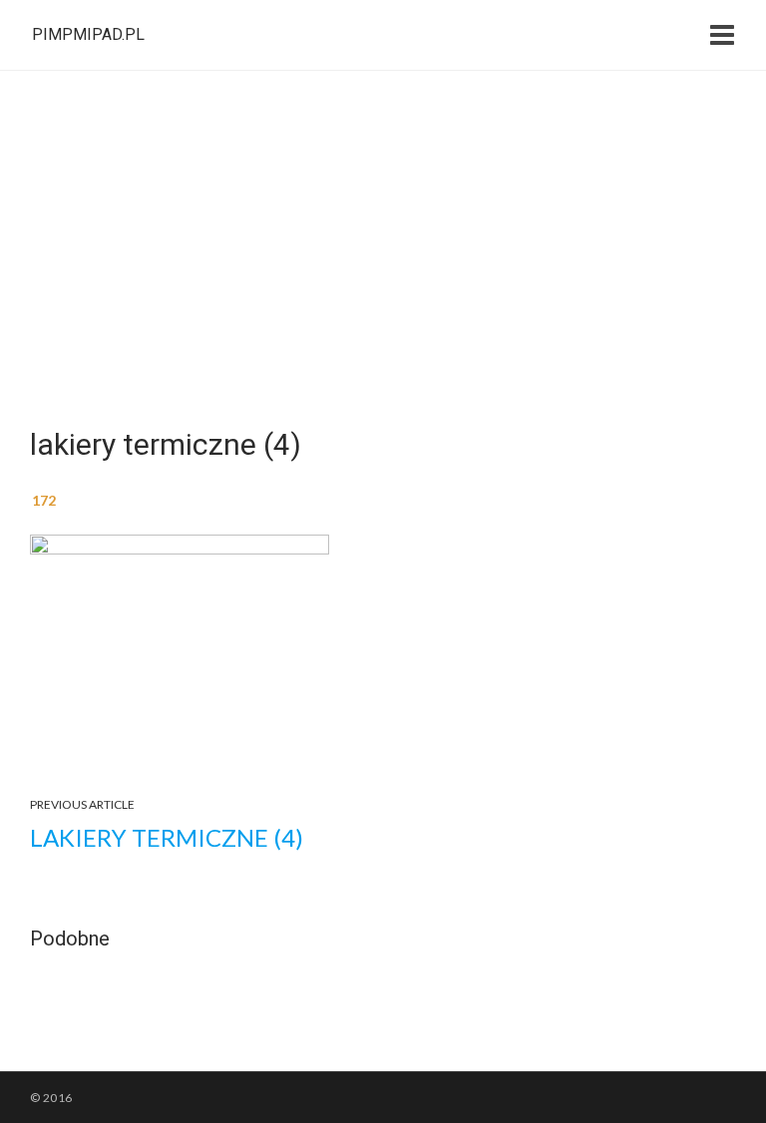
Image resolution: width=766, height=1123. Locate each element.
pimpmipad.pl (88, 34)
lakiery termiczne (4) (166, 837)
